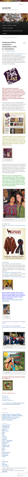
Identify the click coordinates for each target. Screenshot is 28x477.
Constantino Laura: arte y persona (9, 418)
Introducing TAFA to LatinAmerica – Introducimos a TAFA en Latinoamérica (9, 45)
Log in (3, 463)
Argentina (4, 429)
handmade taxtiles (17, 403)
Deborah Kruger (5, 442)
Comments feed (5, 466)
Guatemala (4, 443)
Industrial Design (5, 446)
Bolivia (3, 432)
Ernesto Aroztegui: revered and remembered (11, 414)
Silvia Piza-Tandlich (6, 452)
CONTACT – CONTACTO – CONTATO (9, 25)
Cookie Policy (4, 471)
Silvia (14, 51)
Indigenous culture (6, 445)
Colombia (4, 436)
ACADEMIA (4, 33)
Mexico (3, 448)
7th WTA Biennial (5, 428)
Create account (5, 461)
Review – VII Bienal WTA (7, 420)
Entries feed (4, 464)
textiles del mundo (12, 404)
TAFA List (6, 404)
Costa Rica (4, 439)
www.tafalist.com (20, 53)
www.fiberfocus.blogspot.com (8, 400)
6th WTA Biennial (5, 426)
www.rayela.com (5, 396)
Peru (3, 451)
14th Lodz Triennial (6, 425)
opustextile (6, 8)
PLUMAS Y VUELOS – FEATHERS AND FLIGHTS (12, 415)
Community (8, 403)
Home (3, 22)
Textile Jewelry (5, 453)
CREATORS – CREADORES (7, 28)
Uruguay (4, 456)
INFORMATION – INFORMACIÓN (13, 22)
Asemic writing (5, 430)
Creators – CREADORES (7, 440)
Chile (3, 435)
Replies (18, 404)
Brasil (3, 433)
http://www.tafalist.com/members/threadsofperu (11, 263)
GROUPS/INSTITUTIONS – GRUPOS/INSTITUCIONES (12, 30)
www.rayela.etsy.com (6, 399)
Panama (4, 449)
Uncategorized (5, 455)
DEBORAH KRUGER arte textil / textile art (10, 417)
